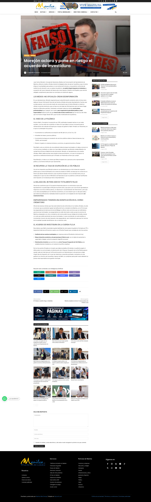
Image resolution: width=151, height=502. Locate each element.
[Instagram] (101, 1)
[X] (110, 1)
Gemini (74, 272)
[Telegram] (106, 1)
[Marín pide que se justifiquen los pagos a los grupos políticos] (42, 391)
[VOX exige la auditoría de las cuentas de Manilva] (61, 373)
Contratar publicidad (124, 496)
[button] (115, 12)
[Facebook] (99, 1)
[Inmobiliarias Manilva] (88, 6)
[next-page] (37, 405)
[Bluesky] (116, 1)
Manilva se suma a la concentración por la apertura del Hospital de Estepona (109, 111)
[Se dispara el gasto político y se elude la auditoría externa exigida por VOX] (61, 354)
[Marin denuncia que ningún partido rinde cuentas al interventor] (61, 334)
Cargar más (104, 117)
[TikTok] (108, 1)
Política (33, 55)
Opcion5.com (58, 496)
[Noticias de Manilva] (46, 6)
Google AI (62, 272)
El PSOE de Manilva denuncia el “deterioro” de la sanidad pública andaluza (108, 86)
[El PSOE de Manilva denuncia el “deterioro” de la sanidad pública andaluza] (96, 86)
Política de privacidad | (98, 496)
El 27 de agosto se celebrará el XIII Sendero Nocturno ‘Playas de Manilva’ (109, 145)
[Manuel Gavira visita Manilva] (79, 373)
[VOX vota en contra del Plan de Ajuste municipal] (79, 334)
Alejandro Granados (34, 72)
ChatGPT (39, 272)
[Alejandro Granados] (25, 72)
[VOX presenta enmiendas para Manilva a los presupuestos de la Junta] (61, 391)
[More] (80, 291)
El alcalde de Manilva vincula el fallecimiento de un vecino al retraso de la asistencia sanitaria (109, 103)
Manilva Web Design (41, 496)
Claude (50, 272)
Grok (39, 275)
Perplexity (51, 275)
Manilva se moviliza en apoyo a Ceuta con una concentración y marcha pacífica (108, 137)
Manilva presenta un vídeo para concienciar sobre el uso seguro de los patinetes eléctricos (108, 129)
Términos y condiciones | (112, 496)
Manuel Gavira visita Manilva (77, 380)
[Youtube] (114, 1)
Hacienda (73, 396)
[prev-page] (34, 405)
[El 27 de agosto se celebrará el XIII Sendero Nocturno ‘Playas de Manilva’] (96, 146)
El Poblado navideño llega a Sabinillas (43, 301)
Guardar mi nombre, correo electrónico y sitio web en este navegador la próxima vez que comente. (60, 442)
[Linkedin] (103, 1)
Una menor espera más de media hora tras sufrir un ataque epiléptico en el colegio (109, 94)
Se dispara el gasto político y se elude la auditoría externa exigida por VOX (60, 363)
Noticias (27, 55)
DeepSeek (62, 275)
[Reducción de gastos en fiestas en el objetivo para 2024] (79, 391)
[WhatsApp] (112, 1)
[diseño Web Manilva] (61, 313)
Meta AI (39, 278)
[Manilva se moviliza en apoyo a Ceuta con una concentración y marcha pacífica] (96, 137)
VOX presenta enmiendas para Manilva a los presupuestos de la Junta (59, 400)
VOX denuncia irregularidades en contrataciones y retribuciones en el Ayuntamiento (79, 363)
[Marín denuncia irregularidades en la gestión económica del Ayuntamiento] (42, 354)
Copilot (74, 275)
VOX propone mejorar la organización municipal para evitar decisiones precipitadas (42, 381)
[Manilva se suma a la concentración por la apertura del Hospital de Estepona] (96, 111)
